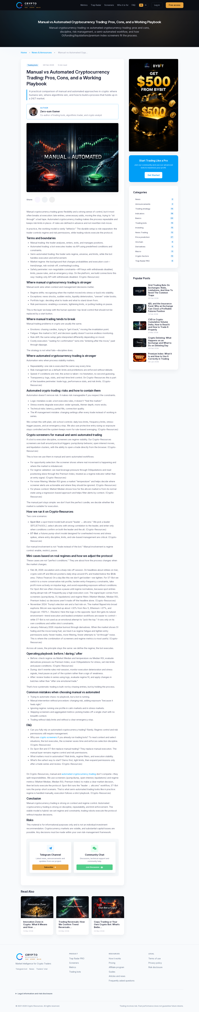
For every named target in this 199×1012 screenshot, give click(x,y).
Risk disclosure (155, 967)
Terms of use (154, 958)
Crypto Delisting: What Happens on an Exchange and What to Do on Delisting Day (159, 342)
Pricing (112, 963)
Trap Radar (96, 5)
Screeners (109, 5)
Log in (157, 5)
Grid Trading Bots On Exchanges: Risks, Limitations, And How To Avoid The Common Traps (160, 290)
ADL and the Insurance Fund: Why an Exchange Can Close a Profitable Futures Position (160, 307)
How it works (115, 958)
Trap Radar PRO (76, 958)
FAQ (133, 5)
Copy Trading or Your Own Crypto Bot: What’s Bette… (107, 925)
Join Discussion (93, 867)
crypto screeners (48, 737)
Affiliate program (116, 967)
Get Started (154, 175)
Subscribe (48, 867)
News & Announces (42, 52)
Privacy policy (155, 963)
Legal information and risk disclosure (35, 993)
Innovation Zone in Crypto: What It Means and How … (35, 925)
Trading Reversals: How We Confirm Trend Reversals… (72, 925)
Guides (112, 972)
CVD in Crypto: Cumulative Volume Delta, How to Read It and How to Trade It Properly (159, 324)
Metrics (84, 5)
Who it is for (122, 5)
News (31, 969)
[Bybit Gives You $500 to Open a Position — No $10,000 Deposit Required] (153, 105)
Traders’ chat (41, 969)
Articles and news (117, 976)
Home (24, 52)
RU (146, 5)
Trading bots (33, 65)
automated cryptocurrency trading (79, 774)
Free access (174, 5)
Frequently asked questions (121, 981)
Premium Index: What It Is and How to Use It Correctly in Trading (160, 356)
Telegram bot (21, 969)
